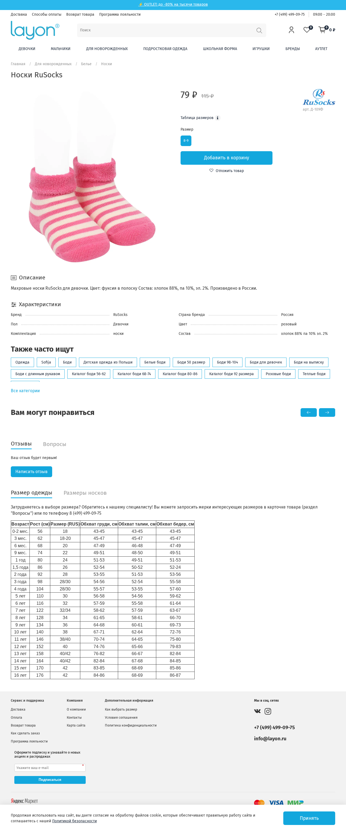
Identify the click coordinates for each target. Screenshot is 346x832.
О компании (76, 709)
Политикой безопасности (74, 821)
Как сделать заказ (25, 733)
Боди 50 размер (191, 362)
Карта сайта (76, 725)
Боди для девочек (266, 362)
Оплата (16, 717)
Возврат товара (80, 14)
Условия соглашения (121, 717)
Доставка (19, 14)
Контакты (74, 717)
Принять (309, 818)
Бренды (292, 49)
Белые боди (154, 362)
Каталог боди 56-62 (89, 374)
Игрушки (261, 49)
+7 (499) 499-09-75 (290, 14)
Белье (86, 64)
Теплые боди (314, 374)
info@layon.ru (270, 739)
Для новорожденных (107, 49)
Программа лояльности (120, 14)
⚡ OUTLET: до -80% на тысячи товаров (173, 4)
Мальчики (61, 49)
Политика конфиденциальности (131, 725)
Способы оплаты (46, 14)
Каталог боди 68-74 (134, 374)
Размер (187, 129)
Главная (18, 64)
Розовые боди (278, 374)
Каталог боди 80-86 (180, 374)
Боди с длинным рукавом (37, 374)
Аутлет (321, 49)
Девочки (27, 49)
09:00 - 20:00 (324, 14)
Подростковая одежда (165, 49)
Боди (67, 362)
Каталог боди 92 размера (231, 374)
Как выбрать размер (121, 709)
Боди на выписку (309, 362)
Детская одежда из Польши (108, 362)
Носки (106, 64)
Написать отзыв (31, 471)
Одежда (22, 362)
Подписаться (50, 780)
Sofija (46, 362)
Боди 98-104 (227, 362)
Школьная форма (220, 49)
